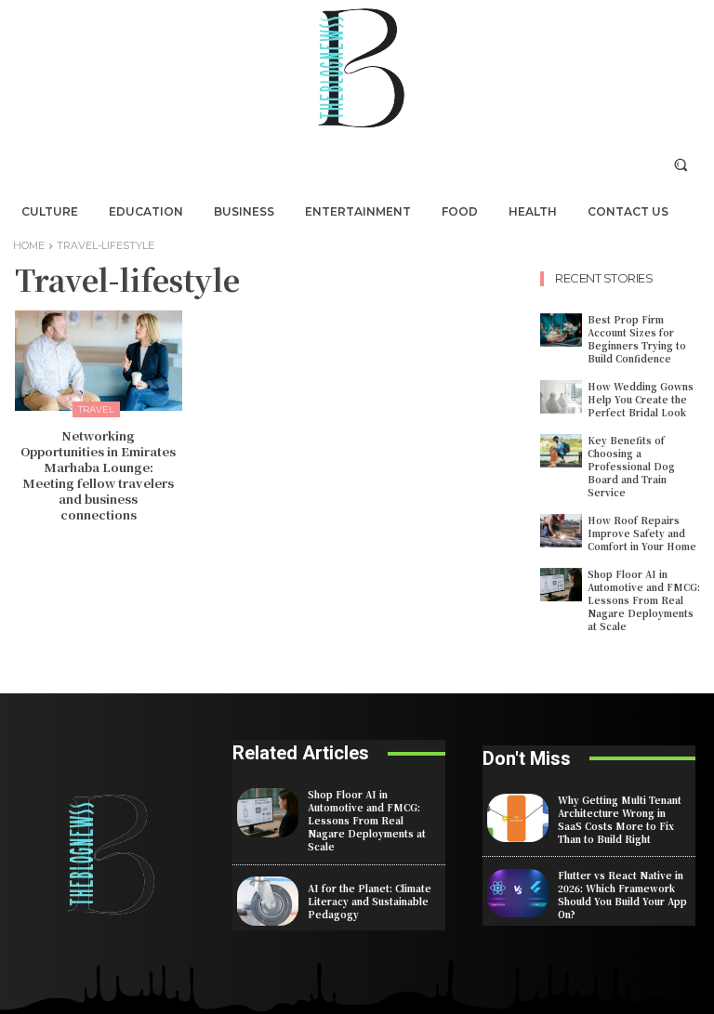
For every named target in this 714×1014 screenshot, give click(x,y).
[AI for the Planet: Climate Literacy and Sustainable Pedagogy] (267, 901)
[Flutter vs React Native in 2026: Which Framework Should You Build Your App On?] (518, 893)
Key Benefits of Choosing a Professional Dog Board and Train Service (631, 466)
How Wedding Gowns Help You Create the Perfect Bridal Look (641, 399)
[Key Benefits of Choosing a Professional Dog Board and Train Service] (561, 450)
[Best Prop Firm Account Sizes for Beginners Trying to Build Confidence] (561, 330)
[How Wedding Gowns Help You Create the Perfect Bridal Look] (561, 397)
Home (29, 245)
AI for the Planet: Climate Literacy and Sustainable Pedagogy (369, 901)
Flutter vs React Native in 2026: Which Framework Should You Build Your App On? (622, 894)
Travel (96, 409)
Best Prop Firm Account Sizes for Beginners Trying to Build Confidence (637, 338)
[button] (681, 164)
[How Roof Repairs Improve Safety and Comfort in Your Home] (561, 530)
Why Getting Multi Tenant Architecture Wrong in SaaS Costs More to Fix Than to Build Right (619, 819)
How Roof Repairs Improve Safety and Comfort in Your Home (642, 533)
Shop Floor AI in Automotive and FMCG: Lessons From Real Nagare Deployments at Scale (644, 600)
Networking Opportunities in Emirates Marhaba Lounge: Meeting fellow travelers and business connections (98, 474)
